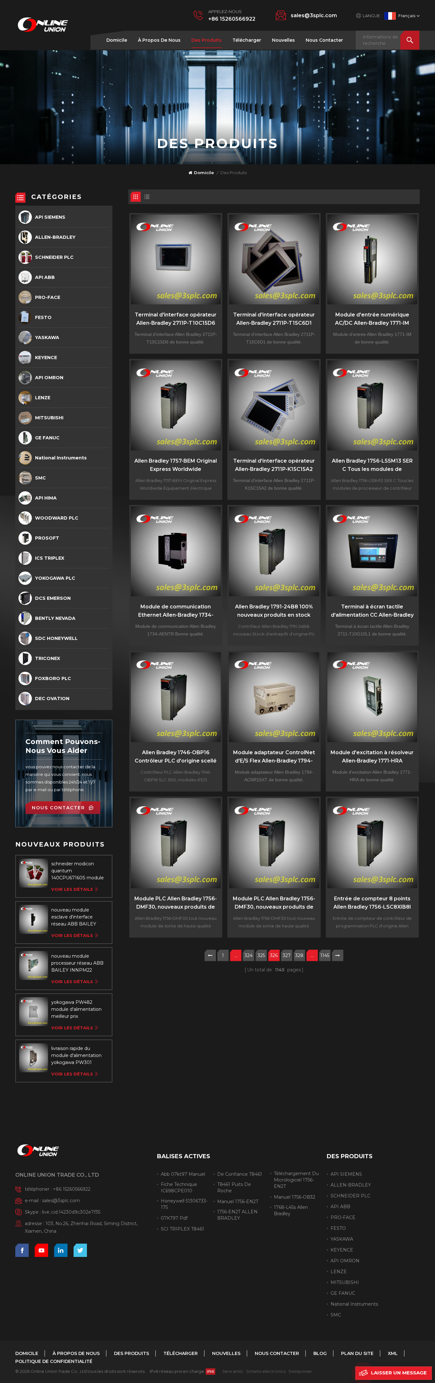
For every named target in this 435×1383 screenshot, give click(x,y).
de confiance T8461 (239, 1174)
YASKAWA (47, 337)
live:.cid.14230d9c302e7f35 (71, 1212)
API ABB (45, 277)
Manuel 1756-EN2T (237, 1201)
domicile (116, 40)
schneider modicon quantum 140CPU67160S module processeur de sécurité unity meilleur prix (77, 871)
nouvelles (283, 40)
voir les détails (72, 889)
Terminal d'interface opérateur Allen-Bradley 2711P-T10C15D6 (176, 319)
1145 (324, 955)
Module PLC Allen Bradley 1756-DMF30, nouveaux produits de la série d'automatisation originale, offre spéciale (175, 903)
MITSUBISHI (49, 418)
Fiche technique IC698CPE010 (179, 1187)
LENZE (42, 398)
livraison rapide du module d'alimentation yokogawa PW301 (76, 1055)
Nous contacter (324, 40)
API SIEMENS (50, 217)
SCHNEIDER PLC (54, 257)
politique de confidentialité (53, 1361)
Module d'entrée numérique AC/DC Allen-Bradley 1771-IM (372, 319)
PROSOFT (47, 538)
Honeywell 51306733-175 (184, 1204)
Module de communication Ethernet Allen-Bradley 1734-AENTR (175, 611)
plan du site (357, 1353)
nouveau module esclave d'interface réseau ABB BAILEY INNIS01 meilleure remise (73, 917)
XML (393, 1353)
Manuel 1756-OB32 (294, 1197)
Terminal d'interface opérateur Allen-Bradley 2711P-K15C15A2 (274, 465)
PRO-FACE (47, 297)
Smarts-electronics (266, 1371)
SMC (40, 478)
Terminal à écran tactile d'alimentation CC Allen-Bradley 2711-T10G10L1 (372, 611)
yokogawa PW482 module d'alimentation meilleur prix (76, 1009)
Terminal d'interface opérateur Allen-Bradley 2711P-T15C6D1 (274, 319)
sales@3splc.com (314, 15)
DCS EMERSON (53, 598)
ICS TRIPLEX (49, 558)
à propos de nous (159, 40)
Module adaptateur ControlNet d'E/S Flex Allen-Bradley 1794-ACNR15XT (274, 757)
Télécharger (246, 40)
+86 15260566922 (231, 19)
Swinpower (300, 1371)
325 (261, 955)
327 (287, 955)
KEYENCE (46, 357)
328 (299, 955)
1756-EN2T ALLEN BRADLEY (237, 1215)
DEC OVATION (52, 698)
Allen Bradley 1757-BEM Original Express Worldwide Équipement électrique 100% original (175, 465)
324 (249, 955)
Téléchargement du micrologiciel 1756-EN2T (296, 1180)
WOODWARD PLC (56, 518)
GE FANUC (47, 438)
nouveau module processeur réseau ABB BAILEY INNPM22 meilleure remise (77, 963)
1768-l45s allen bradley (291, 1210)
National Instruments (61, 458)
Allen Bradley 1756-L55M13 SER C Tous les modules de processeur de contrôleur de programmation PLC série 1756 (372, 465)
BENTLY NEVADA (55, 618)
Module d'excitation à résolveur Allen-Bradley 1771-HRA (372, 756)
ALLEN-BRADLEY (55, 237)
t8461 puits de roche (234, 1187)
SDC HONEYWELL (56, 638)
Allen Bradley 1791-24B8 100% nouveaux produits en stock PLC (274, 611)
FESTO (43, 317)
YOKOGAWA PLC (55, 578)
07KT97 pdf (174, 1218)
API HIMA (46, 498)
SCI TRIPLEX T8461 (182, 1229)
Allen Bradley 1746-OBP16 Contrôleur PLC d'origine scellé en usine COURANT (176, 757)
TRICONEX (47, 658)
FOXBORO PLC (53, 678)
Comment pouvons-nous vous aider (62, 746)
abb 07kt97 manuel (183, 1174)
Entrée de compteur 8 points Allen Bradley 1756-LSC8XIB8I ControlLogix (372, 903)
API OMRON (49, 377)
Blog (320, 1353)
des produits (206, 40)
